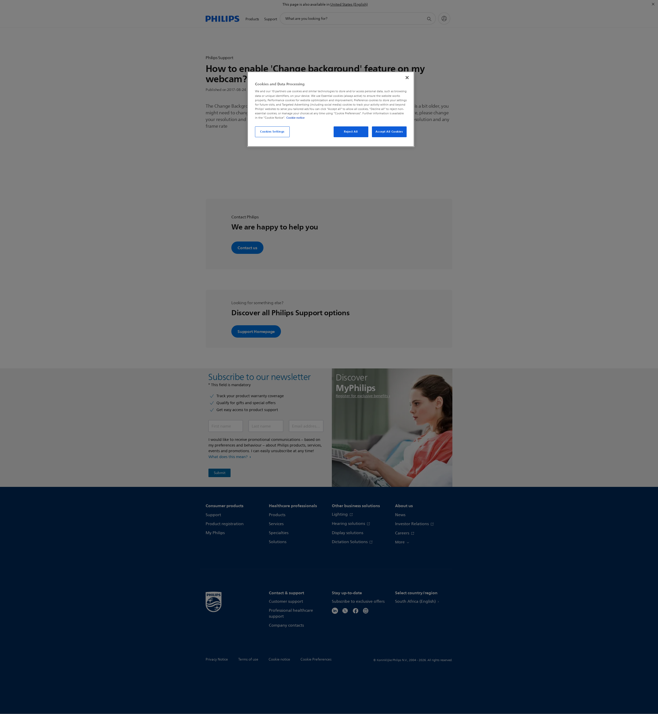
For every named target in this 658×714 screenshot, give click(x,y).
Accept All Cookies (389, 131)
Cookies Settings (272, 131)
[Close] (407, 77)
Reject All (351, 131)
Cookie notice (295, 117)
